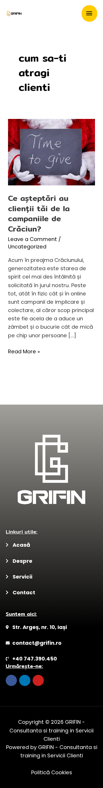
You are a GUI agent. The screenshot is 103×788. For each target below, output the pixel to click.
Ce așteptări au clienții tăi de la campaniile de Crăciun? (39, 213)
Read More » (24, 351)
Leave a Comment (32, 239)
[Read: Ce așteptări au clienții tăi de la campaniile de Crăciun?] (51, 151)
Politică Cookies (51, 772)
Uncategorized (27, 246)
